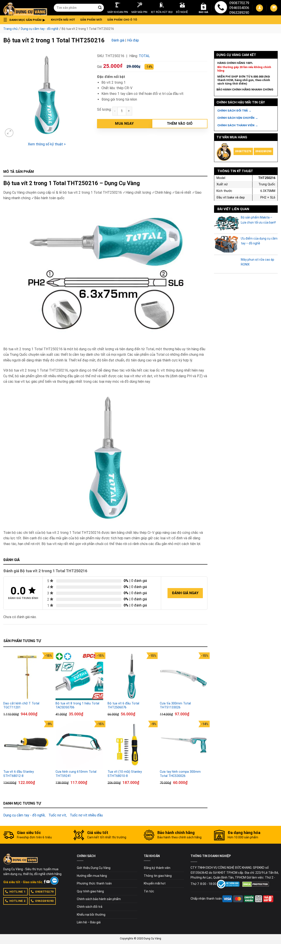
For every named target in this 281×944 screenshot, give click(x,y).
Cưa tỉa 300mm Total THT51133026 (175, 705)
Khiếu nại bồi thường (91, 914)
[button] (25, 19)
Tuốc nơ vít (57, 815)
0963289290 (239, 13)
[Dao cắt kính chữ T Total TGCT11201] (27, 676)
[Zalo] (54, 881)
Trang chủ (10, 29)
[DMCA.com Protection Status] (255, 884)
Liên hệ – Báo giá (89, 922)
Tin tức (149, 891)
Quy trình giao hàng (90, 891)
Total (144, 56)
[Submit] (100, 7)
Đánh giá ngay (185, 593)
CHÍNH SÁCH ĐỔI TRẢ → (234, 110)
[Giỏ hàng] (273, 8)
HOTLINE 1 (17, 891)
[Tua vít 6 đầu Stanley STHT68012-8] (27, 745)
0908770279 (239, 3)
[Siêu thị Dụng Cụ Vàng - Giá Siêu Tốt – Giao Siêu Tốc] (25, 7)
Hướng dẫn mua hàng (92, 875)
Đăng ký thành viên (157, 868)
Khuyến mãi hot (63, 19)
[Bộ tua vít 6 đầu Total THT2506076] (131, 676)
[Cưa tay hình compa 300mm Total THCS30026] (184, 745)
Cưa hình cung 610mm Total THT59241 (76, 774)
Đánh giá (117, 40)
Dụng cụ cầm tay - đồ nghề (39, 29)
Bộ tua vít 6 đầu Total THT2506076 (123, 705)
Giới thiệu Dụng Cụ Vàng (93, 868)
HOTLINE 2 (17, 900)
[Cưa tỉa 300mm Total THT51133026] (184, 676)
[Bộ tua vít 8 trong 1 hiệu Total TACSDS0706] (79, 676)
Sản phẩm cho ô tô (122, 19)
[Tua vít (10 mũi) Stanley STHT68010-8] (131, 745)
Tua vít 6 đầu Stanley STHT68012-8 (18, 774)
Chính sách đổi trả (89, 906)
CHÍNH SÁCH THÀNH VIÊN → (237, 125)
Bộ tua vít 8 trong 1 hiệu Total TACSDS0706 (77, 705)
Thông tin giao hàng (158, 875)
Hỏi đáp (133, 40)
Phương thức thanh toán (94, 883)
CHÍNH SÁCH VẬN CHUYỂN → (237, 117)
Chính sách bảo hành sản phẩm (99, 899)
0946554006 (239, 8)
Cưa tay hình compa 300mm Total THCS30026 (180, 774)
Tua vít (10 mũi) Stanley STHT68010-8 (125, 774)
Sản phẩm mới (91, 19)
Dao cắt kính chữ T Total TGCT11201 (21, 705)
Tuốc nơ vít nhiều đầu (86, 815)
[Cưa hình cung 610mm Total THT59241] (79, 745)
